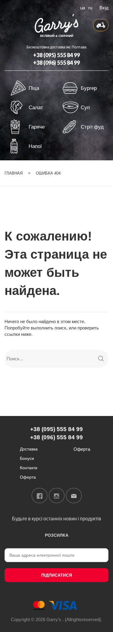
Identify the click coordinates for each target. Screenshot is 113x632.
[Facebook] (39, 495)
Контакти (28, 467)
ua (82, 7)
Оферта (28, 477)
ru (90, 7)
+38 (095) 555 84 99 (56, 55)
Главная (14, 173)
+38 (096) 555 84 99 (56, 62)
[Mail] (74, 495)
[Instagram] (56, 495)
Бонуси (27, 458)
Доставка (29, 448)
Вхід (103, 7)
